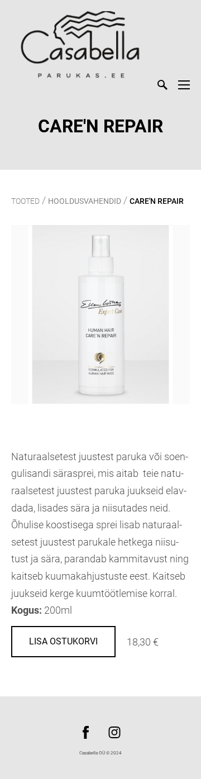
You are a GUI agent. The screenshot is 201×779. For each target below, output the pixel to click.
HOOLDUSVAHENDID (84, 201)
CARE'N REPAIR (157, 201)
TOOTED (25, 201)
